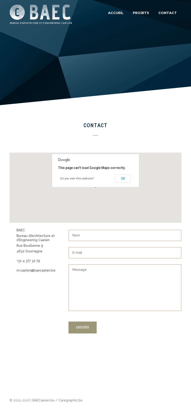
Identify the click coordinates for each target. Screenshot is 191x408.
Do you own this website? (77, 178)
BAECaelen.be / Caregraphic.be (57, 400)
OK (123, 178)
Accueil (115, 13)
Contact (167, 13)
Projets (141, 13)
